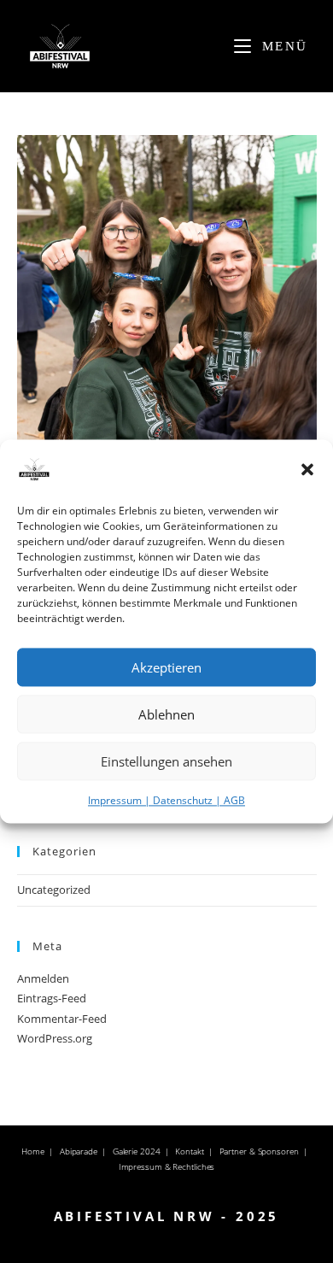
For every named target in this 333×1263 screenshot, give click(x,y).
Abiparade (78, 1151)
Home (32, 1151)
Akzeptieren (166, 667)
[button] (307, 469)
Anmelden (43, 978)
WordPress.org (54, 1038)
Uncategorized (54, 889)
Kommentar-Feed (62, 1018)
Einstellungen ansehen (166, 761)
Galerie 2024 (137, 1151)
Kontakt (189, 1151)
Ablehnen (166, 714)
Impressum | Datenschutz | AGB (166, 800)
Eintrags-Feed (51, 998)
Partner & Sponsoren (259, 1151)
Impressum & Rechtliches (167, 1166)
